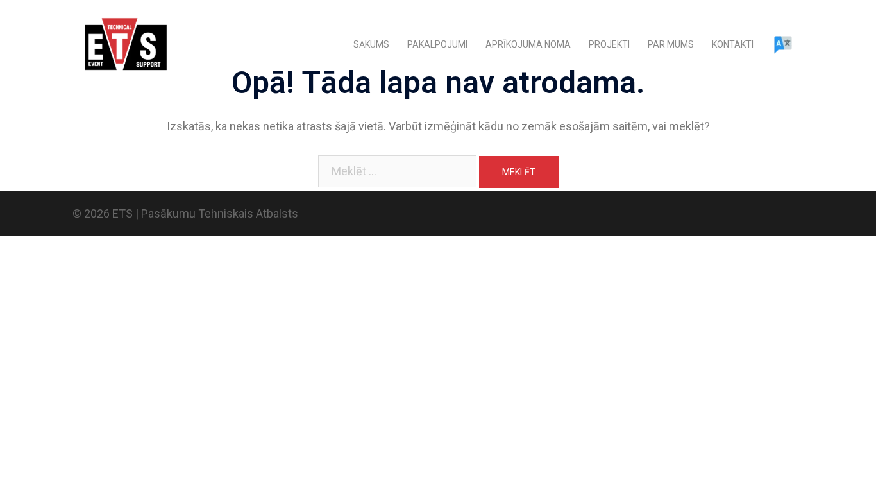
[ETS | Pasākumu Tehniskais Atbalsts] (124, 44)
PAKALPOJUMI (437, 44)
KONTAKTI (733, 44)
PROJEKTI (609, 44)
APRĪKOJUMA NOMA (528, 44)
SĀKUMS (371, 44)
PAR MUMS (671, 44)
